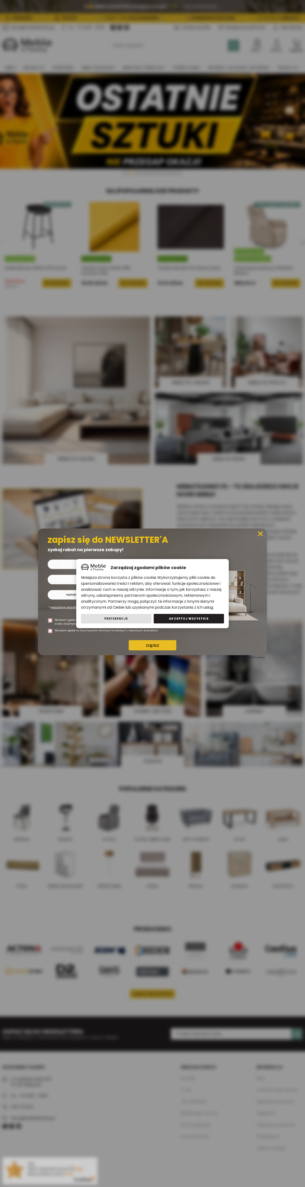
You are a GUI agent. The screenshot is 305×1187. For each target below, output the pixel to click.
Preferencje (116, 619)
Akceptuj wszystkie (189, 619)
